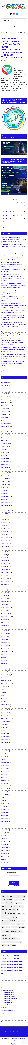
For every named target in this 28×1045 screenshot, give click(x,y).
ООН (3, 927)
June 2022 (4, 519)
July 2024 (4, 446)
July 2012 (4, 833)
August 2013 (4, 795)
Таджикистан (21, 927)
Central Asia (21, 896)
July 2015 (4, 754)
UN (23, 913)
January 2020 (4, 604)
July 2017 (4, 689)
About (2, 973)
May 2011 (4, 862)
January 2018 (4, 672)
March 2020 (4, 598)
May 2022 (4, 522)
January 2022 (4, 534)
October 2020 (5, 578)
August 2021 (4, 549)
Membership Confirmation (10, 998)
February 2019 (5, 637)
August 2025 (4, 408)
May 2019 (4, 628)
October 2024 (5, 438)
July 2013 (4, 797)
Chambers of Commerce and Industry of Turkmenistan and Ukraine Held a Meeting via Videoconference (13, 246)
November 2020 (5, 575)
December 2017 (5, 675)
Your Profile (7, 1004)
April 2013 (4, 806)
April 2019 (4, 631)
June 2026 (4, 388)
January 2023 (4, 499)
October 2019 (5, 613)
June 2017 (4, 692)
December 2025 (5, 397)
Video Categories (6, 1016)
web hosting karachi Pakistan (18, 1038)
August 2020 (4, 584)
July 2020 (4, 587)
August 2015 (4, 751)
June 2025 (4, 414)
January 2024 (4, 464)
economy (9, 899)
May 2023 (4, 487)
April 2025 (4, 420)
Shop (2, 1013)
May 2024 (4, 452)
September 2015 (5, 748)
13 (14, 212)
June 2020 (4, 590)
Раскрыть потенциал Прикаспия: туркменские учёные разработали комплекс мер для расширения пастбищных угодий (13, 253)
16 (24, 212)
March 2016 (4, 733)
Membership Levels (9, 1002)
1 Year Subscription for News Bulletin (11, 955)
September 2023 (5, 476)
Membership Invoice (9, 1000)
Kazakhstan (9, 903)
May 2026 (4, 391)
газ (18, 938)
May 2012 (4, 835)
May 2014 (4, 783)
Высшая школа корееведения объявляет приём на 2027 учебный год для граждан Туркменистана (13, 317)
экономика (5, 945)
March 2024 (4, 458)
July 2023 (4, 481)
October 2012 (5, 824)
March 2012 (4, 841)
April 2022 (4, 525)
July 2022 (4, 517)
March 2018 (4, 666)
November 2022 (5, 505)
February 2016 (5, 736)
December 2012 (5, 818)
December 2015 (5, 739)
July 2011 (4, 856)
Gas (24, 899)
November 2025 (5, 400)
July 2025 (4, 411)
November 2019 (5, 610)
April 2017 (4, 698)
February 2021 (5, 566)
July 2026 (4, 385)
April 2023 (4, 490)
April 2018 (4, 663)
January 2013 (4, 815)
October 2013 (5, 792)
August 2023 (4, 479)
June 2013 (4, 800)
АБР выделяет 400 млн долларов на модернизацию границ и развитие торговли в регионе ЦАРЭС (13, 292)
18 (6, 215)
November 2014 (5, 768)
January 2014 (4, 786)
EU (20, 899)
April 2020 (4, 596)
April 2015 (4, 759)
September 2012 (5, 827)
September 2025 (5, 405)
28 (17, 218)
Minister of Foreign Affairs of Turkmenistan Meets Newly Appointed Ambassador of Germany (12, 363)
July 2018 (4, 654)
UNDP (3, 917)
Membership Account (7, 990)
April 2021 (4, 560)
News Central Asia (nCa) (14, 6)
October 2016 (5, 716)
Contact (3, 985)
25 (6, 218)
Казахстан (5, 924)
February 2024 (5, 461)
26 (10, 218)
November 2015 (5, 742)
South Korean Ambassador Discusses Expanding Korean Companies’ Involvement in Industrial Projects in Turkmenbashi (13, 285)
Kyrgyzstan (18, 903)
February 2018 (5, 669)
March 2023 (4, 493)
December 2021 (5, 537)
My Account (4, 1007)
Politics (15, 906)
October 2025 (5, 402)
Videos (3, 1019)
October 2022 (5, 508)
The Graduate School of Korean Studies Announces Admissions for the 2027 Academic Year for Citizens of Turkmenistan (13, 324)
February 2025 (5, 426)
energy (16, 899)
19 (10, 215)
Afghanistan (5, 896)
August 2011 (4, 853)
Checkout (3, 982)
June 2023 (4, 484)
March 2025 (4, 423)
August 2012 (4, 830)
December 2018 (5, 642)
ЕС (18, 920)
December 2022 (5, 502)
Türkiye (19, 913)
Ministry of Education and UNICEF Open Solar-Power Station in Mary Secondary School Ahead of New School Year (13, 349)
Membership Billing (9, 992)
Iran (3, 903)
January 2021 (4, 569)
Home (3, 32)
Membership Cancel (9, 994)
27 (14, 218)
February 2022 (5, 531)
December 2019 (5, 607)
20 (14, 215)
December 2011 (5, 850)
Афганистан (13, 920)
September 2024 (5, 440)
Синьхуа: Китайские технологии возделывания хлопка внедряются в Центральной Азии (11, 264)
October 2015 (5, 745)
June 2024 (4, 449)
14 (17, 212)
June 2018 (4, 657)
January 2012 (4, 847)
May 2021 (4, 558)
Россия (14, 927)
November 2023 (5, 470)
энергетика (13, 945)
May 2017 (4, 695)
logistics (4, 906)
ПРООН (8, 927)
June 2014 (4, 780)
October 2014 (5, 771)
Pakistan (10, 906)
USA (7, 917)
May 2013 (4, 803)
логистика (4, 942)
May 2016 (4, 727)
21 (17, 215)
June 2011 (4, 859)
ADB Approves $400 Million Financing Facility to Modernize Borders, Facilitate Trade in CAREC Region (14, 298)
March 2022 (4, 528)
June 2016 (4, 724)
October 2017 (5, 680)
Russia (21, 906)
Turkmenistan (9, 913)
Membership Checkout (9, 996)
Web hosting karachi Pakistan (17, 1042)
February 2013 (5, 812)
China (3, 899)
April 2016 (4, 730)
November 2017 (5, 677)
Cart (2, 979)
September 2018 (5, 651)
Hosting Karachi (15, 1040)
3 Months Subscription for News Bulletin (12, 961)
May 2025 (4, 417)
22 (21, 215)
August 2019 (4, 619)
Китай (12, 924)
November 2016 (5, 713)
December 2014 (5, 765)
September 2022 (5, 511)
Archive (3, 976)
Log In (3, 988)
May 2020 (4, 593)
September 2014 (5, 774)
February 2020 (5, 601)
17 (3, 215)
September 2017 (5, 683)
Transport (15, 909)
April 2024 (4, 455)
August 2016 (4, 721)
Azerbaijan (12, 896)
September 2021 (5, 546)
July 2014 (4, 777)
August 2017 (4, 686)
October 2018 (5, 648)
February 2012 (5, 844)
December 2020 (5, 572)
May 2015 (4, 756)
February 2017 (5, 704)
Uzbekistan (14, 917)
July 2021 (4, 552)
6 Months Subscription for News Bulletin (12, 967)
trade (10, 909)
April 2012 (4, 838)
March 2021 (4, 563)
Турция (20, 931)
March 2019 (4, 634)
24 (3, 218)
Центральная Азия (9, 938)
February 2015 (5, 762)
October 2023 (5, 473)
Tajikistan (4, 909)
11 (6, 212)
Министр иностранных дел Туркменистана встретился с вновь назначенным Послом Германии (13, 356)
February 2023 (5, 496)
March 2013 (4, 809)
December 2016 (5, 710)
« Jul (2, 227)
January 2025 (4, 429)
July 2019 (4, 622)
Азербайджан (5, 920)
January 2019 (4, 639)
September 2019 (5, 616)
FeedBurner (17, 885)
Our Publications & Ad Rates (8, 1010)
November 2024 (5, 435)
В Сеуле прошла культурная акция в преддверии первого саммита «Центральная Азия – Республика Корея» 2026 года (14, 305)
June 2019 (4, 625)
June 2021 (4, 555)
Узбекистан (6, 935)
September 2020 (5, 581)
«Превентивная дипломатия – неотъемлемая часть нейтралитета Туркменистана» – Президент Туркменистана (13, 48)
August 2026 (4, 382)
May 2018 (4, 660)
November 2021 (5, 540)
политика (11, 942)
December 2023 (5, 467)
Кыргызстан (20, 924)
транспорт (19, 942)
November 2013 (5, 789)
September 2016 (5, 718)
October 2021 (5, 543)
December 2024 (5, 432)
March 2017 (4, 701)
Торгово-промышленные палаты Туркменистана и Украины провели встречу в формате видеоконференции (13, 239)
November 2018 (5, 645)
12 (10, 212)
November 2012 (5, 821)
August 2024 (4, 443)
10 (3, 212)
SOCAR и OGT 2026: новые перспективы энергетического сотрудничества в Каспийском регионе (12, 370)
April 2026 (4, 394)
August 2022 (4, 514)
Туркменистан (9, 931)
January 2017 (4, 707)
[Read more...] (15, 90)
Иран (23, 920)
